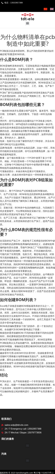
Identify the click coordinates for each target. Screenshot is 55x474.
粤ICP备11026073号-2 (43, 472)
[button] (27, 23)
